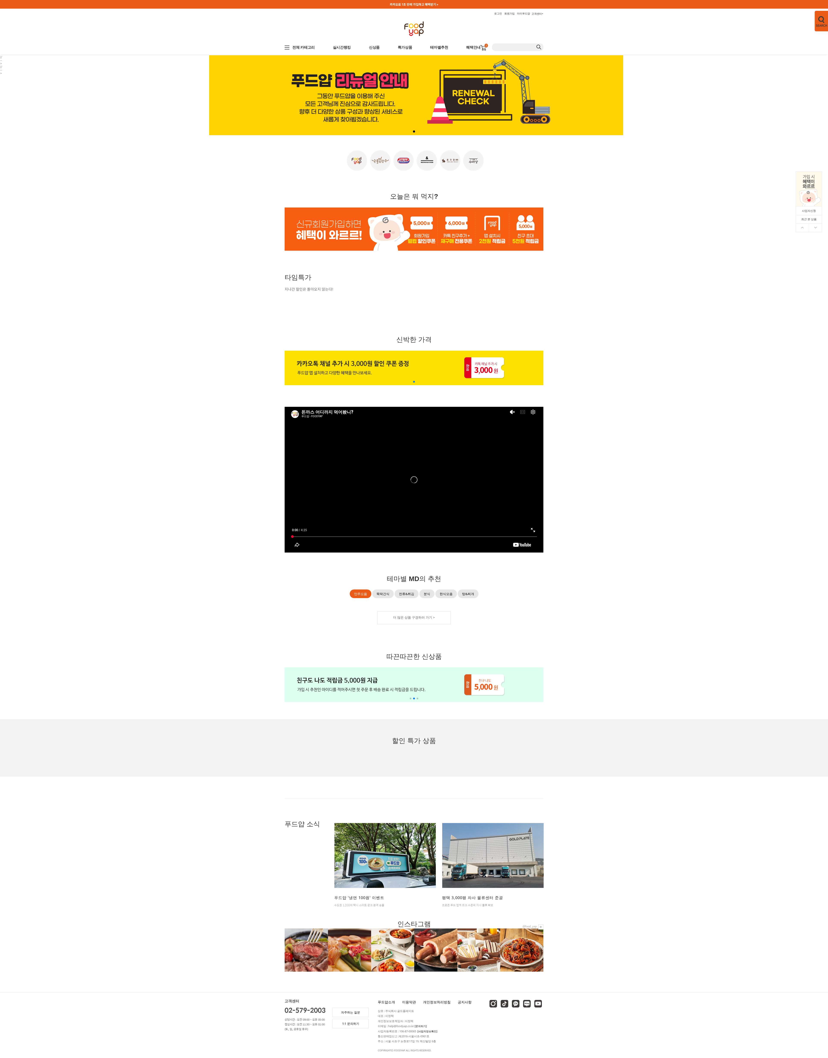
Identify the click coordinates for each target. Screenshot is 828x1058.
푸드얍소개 (386, 1002)
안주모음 (360, 594)
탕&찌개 (468, 594)
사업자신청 (809, 211)
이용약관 (409, 1002)
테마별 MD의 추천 (414, 579)
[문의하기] (421, 1026)
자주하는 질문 (350, 1012)
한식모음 (446, 594)
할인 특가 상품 (414, 741)
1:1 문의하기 (350, 1024)
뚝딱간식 (382, 594)
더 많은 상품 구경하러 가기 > (414, 617)
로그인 (498, 13)
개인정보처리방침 (437, 1002)
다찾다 (817, 21)
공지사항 (465, 1002)
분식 (427, 594)
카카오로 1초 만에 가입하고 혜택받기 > (414, 4)
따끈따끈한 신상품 (414, 656)
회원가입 (509, 13)
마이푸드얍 (523, 13)
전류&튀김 (406, 594)
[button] (764, 96)
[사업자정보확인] (427, 1031)
